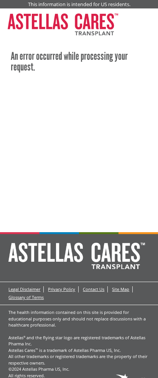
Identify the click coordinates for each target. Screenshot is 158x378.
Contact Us (93, 289)
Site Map (120, 289)
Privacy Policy (61, 289)
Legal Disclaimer (24, 289)
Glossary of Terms (26, 297)
